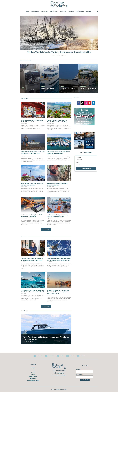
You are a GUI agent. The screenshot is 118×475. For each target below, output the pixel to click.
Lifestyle (71, 11)
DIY (23, 87)
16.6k (49, 92)
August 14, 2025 (84, 92)
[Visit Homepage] (59, 4)
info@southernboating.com (61, 375)
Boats (27, 11)
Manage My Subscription (33, 380)
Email (77, 162)
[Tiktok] (82, 103)
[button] (46, 229)
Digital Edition (80, 11)
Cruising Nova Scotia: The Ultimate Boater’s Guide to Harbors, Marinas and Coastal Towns (58, 291)
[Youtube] (89, 103)
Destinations (35, 11)
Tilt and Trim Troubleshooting (29, 90)
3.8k (33, 341)
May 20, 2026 (44, 92)
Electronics (63, 11)
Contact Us (33, 374)
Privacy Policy (33, 378)
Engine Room (44, 11)
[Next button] (97, 78)
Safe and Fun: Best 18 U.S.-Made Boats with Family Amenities (88, 89)
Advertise (33, 369)
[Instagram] (86, 103)
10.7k (90, 92)
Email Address (79, 374)
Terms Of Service (33, 376)
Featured (83, 86)
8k (68, 92)
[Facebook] (78, 103)
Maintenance (53, 11)
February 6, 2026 (27, 341)
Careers (33, 372)
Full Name (78, 157)
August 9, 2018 (25, 92)
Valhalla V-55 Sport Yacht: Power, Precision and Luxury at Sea (45, 338)
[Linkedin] (93, 103)
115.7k (31, 92)
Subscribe (88, 11)
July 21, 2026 (63, 92)
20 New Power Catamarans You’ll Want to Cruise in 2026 (48, 89)
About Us (33, 367)
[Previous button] (21, 78)
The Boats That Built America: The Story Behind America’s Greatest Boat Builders (59, 52)
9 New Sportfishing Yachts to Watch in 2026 (68, 89)
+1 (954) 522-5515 (60, 373)
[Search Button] (97, 11)
